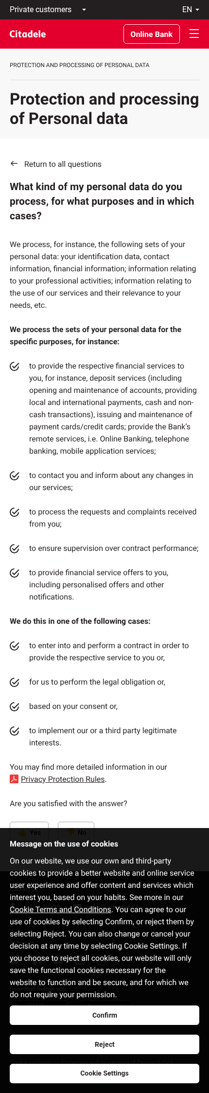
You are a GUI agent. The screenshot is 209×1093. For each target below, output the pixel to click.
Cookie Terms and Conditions (60, 909)
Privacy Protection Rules (63, 779)
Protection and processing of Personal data (79, 65)
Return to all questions (63, 164)
